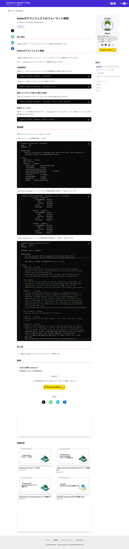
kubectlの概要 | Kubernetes (29, 367)
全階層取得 (100, 73)
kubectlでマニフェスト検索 (105, 70)
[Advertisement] (54, 422)
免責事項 (55, 540)
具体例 (98, 85)
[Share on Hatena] (12, 42)
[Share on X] (12, 30)
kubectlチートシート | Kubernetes (31, 371)
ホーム (48, 540)
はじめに (99, 67)
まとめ (98, 88)
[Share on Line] (12, 36)
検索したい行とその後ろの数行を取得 (108, 77)
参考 (97, 91)
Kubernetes (19, 11)
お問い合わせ (79, 540)
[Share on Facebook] (12, 48)
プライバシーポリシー (67, 540)
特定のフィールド (102, 81)
